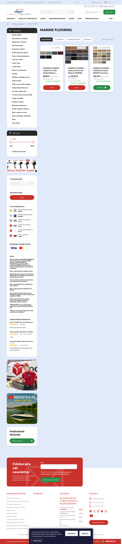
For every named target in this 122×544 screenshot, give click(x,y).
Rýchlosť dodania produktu (67, 519)
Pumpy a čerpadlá (17, 98)
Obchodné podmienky (13, 2)
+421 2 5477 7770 (98, 502)
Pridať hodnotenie (17, 441)
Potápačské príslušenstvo (20, 88)
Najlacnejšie (46, 39)
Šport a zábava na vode (19, 112)
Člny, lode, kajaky (17, 45)
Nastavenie (37, 541)
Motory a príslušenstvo (19, 70)
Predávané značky (12, 513)
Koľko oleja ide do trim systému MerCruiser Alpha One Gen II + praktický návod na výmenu (20, 300)
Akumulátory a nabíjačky (20, 38)
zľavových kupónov (63, 474)
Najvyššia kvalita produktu (67, 512)
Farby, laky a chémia (18, 49)
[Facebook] (90, 511)
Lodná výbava (16, 66)
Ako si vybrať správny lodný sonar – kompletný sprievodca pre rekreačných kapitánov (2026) (22, 294)
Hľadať (72, 12)
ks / (22, 197)
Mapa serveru (11, 510)
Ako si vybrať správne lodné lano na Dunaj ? (21, 289)
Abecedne (87, 39)
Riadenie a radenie (18, 102)
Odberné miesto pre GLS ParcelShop (17, 525)
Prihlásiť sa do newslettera (51, 480)
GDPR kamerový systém (55, 2)
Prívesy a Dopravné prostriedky (22, 95)
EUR (109, 2)
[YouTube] (91, 515)
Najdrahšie (59, 39)
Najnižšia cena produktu (67, 508)
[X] (94, 511)
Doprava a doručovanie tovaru (16, 519)
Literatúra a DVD (17, 59)
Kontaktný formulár (98, 522)
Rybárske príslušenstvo (19, 105)
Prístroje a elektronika (19, 91)
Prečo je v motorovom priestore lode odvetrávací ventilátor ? (21, 311)
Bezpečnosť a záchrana (19, 42)
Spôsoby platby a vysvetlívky (15, 522)
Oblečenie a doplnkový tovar (21, 77)
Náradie (14, 73)
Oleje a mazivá (16, 80)
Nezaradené (16, 123)
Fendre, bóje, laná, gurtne (20, 52)
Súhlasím (85, 533)
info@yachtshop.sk (98, 498)
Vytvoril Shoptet (96, 541)
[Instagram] (98, 511)
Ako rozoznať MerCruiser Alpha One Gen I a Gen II (21, 284)
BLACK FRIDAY (16, 35)
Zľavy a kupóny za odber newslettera (18, 528)
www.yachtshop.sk (24, 534)
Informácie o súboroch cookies (16, 507)
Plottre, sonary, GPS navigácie (21, 84)
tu (54, 536)
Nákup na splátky (12, 516)
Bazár (14, 119)
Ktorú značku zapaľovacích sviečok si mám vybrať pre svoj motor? (21, 280)
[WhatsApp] (105, 511)
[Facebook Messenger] (102, 511)
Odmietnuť (71, 533)
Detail (52, 87)
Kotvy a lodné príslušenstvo (21, 56)
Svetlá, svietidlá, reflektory (20, 109)
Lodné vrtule (16, 63)
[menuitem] (12, 18)
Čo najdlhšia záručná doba (67, 515)
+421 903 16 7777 (98, 506)
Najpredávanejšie (73, 39)
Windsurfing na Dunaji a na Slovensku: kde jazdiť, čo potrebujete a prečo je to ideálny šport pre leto (22, 275)
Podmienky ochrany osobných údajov (34, 2)
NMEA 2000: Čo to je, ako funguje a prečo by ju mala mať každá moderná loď (21, 306)
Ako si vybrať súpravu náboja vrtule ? (21, 271)
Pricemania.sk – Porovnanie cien (94, 534)
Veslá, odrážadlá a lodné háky (21, 116)
